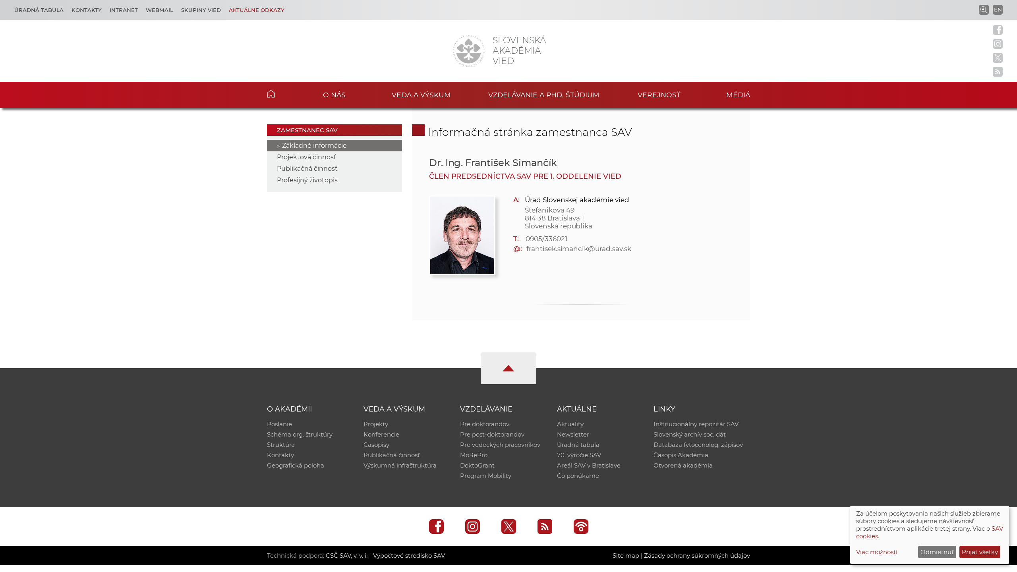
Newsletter (573, 434)
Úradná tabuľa (39, 10)
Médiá (738, 95)
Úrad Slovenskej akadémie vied (577, 200)
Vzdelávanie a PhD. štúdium (543, 95)
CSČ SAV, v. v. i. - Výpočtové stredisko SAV (385, 555)
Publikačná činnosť (307, 168)
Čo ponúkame (578, 475)
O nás (334, 95)
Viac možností (876, 552)
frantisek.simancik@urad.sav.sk (578, 249)
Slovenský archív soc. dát (690, 434)
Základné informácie (314, 145)
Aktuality (570, 424)
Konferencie (381, 434)
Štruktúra (281, 444)
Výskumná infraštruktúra (400, 465)
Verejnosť (659, 95)
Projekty (375, 424)
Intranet (124, 10)
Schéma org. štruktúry (300, 434)
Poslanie (279, 424)
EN (998, 9)
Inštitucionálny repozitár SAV (696, 424)
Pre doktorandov (484, 424)
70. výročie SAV (579, 455)
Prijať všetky (980, 552)
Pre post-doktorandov (492, 434)
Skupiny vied (201, 10)
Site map (626, 555)
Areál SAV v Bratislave (589, 465)
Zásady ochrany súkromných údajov (697, 555)
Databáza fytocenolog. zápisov (698, 444)
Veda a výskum (421, 95)
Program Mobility (485, 475)
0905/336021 (546, 239)
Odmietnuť (937, 552)
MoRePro (473, 455)
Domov (283, 94)
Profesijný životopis (307, 180)
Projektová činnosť (306, 157)
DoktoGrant (477, 465)
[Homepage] (469, 51)
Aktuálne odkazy (256, 10)
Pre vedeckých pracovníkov (500, 444)
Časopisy (376, 444)
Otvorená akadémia (683, 465)
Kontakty (87, 10)
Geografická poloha (295, 465)
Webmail (159, 10)
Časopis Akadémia (681, 455)
